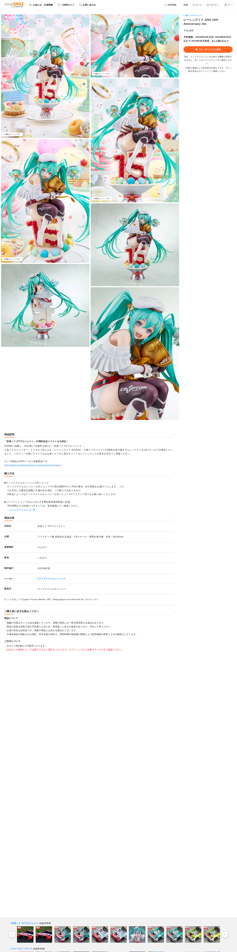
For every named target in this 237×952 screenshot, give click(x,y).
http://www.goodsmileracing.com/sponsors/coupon (32, 465)
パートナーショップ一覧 (22, 509)
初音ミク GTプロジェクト (194, 15)
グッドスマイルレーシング (52, 578)
